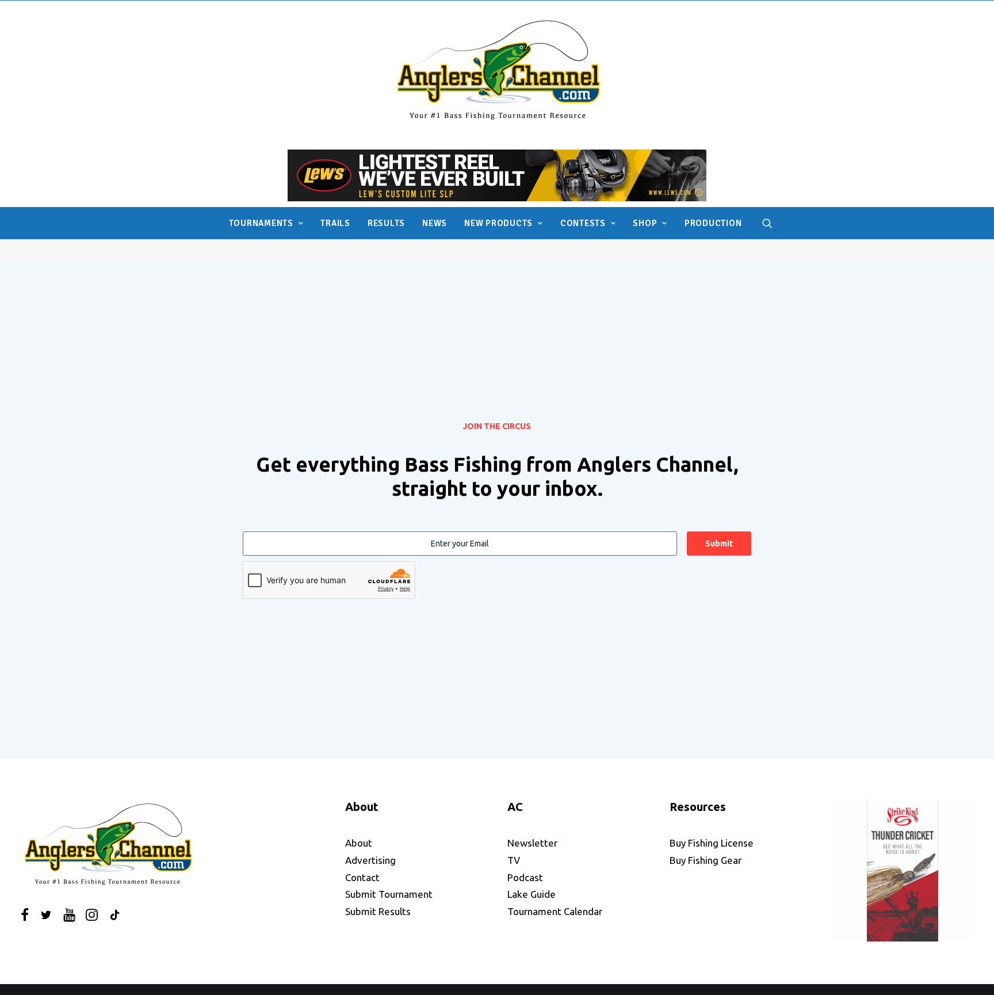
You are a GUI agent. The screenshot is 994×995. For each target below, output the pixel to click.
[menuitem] (266, 223)
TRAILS (335, 223)
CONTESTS (583, 223)
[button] (767, 223)
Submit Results (378, 911)
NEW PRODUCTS (498, 223)
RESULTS (386, 223)
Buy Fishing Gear (705, 860)
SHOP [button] (645, 223)
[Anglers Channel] (497, 69)
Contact (362, 877)
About (358, 842)
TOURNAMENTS (261, 223)
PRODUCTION (713, 223)
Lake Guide (531, 894)
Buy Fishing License (712, 842)
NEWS (434, 223)
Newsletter (532, 842)
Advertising (370, 860)
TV (513, 860)
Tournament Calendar (554, 911)
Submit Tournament (389, 894)
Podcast (525, 877)
